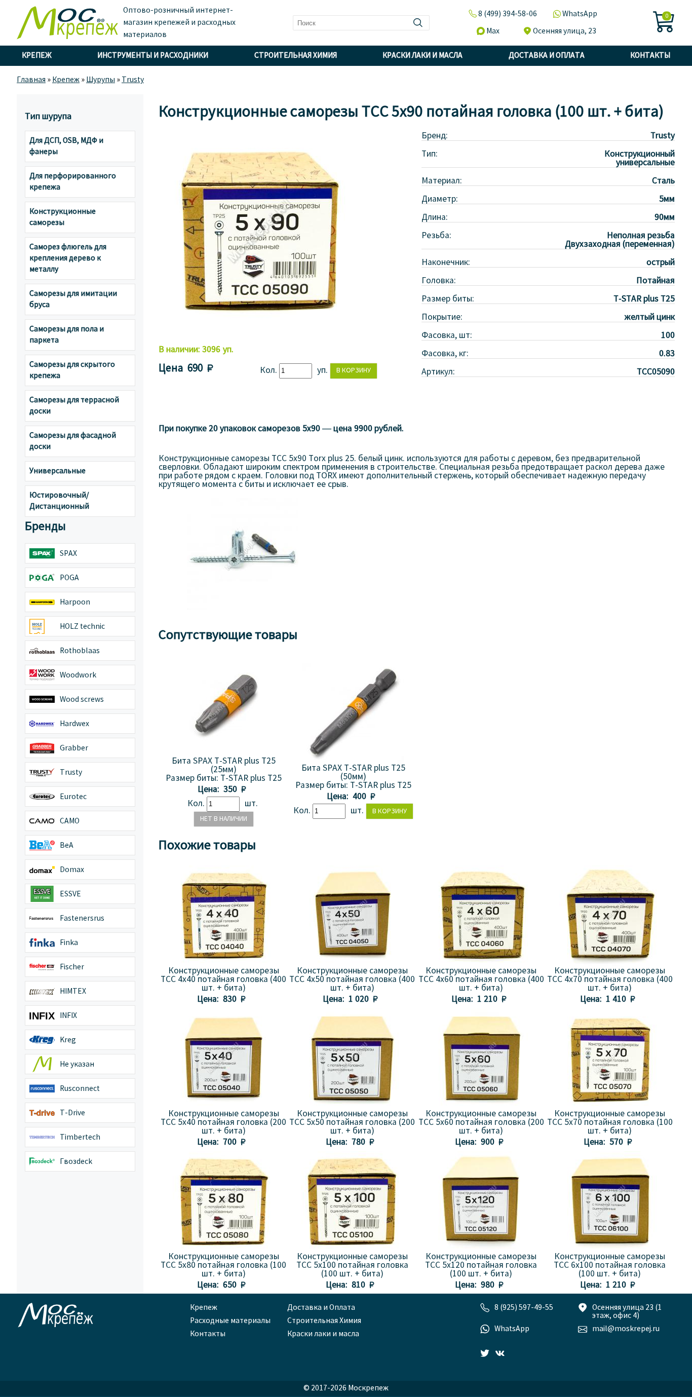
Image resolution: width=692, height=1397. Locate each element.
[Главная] (67, 23)
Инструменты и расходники (152, 56)
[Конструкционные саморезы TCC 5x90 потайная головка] (260, 332)
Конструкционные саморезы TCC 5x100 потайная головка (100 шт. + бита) (352, 1265)
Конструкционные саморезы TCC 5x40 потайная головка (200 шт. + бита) (223, 1123)
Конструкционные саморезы (62, 217)
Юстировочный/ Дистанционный (59, 501)
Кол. (269, 370)
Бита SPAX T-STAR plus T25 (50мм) (353, 772)
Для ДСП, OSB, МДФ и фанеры (66, 146)
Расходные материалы (230, 1321)
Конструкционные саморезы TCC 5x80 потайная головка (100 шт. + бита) (223, 1265)
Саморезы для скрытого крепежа (72, 370)
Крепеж (37, 56)
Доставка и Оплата (547, 56)
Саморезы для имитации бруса (73, 299)
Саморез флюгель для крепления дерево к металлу (67, 258)
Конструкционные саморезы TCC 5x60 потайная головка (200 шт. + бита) (481, 1123)
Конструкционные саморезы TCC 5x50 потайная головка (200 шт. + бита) (352, 1123)
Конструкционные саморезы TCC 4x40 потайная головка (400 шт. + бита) (223, 980)
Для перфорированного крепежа (72, 182)
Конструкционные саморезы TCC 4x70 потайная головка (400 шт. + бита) (610, 980)
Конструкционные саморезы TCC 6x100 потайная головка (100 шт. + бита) (610, 1265)
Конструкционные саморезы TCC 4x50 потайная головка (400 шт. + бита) (352, 980)
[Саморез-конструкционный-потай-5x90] (242, 607)
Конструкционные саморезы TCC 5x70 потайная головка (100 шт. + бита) (610, 1123)
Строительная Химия (295, 56)
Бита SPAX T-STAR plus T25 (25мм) (224, 765)
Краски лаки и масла (422, 56)
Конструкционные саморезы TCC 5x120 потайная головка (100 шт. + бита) (481, 1265)
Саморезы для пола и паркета (66, 335)
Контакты (650, 56)
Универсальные (57, 471)
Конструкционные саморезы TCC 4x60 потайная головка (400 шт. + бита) (481, 980)
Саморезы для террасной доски (74, 406)
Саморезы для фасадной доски (72, 441)
